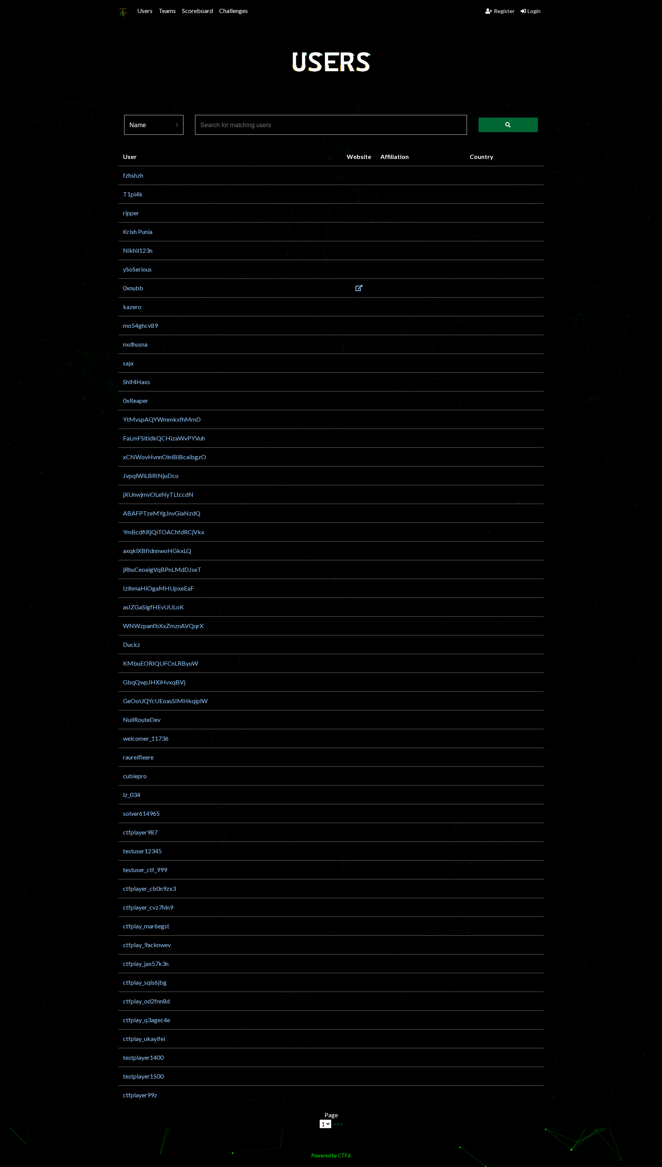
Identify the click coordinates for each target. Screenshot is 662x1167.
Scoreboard (197, 10)
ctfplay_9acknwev (147, 944)
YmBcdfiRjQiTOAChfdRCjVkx (163, 531)
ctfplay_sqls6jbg (145, 982)
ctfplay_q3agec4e (146, 1019)
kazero (132, 306)
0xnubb (133, 287)
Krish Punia (137, 231)
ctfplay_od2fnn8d (146, 1001)
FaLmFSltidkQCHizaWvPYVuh (164, 438)
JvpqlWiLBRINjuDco (151, 475)
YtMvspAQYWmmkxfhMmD (162, 419)
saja (128, 363)
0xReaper (135, 400)
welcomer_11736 (146, 738)
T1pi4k (133, 194)
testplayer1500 (143, 1076)
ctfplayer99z (140, 1094)
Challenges (233, 10)
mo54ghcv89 (140, 325)
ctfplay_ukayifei (144, 1038)
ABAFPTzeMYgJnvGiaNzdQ (161, 513)
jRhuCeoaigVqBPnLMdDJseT (162, 569)
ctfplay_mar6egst (146, 926)
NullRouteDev (142, 719)
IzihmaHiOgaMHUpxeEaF (158, 588)
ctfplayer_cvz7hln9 (148, 907)
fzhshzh (133, 175)
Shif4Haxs (136, 381)
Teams (167, 10)
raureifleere (138, 757)
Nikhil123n (137, 250)
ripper (131, 212)
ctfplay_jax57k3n (146, 963)
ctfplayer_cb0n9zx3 (149, 888)
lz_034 (131, 794)
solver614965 (141, 813)
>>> (338, 1124)
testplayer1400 (143, 1057)
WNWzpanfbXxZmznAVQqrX (163, 625)
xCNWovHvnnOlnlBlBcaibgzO (164, 456)
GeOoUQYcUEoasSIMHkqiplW (165, 700)
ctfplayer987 (140, 832)
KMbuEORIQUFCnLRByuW (160, 663)
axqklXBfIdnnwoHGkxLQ (157, 550)
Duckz (131, 644)
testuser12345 (142, 850)
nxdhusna (135, 344)
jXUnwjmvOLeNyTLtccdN (158, 494)
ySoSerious (137, 269)
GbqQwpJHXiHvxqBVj (154, 682)
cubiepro (135, 775)
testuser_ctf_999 (145, 869)
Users (144, 10)
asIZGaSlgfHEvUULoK (153, 607)
